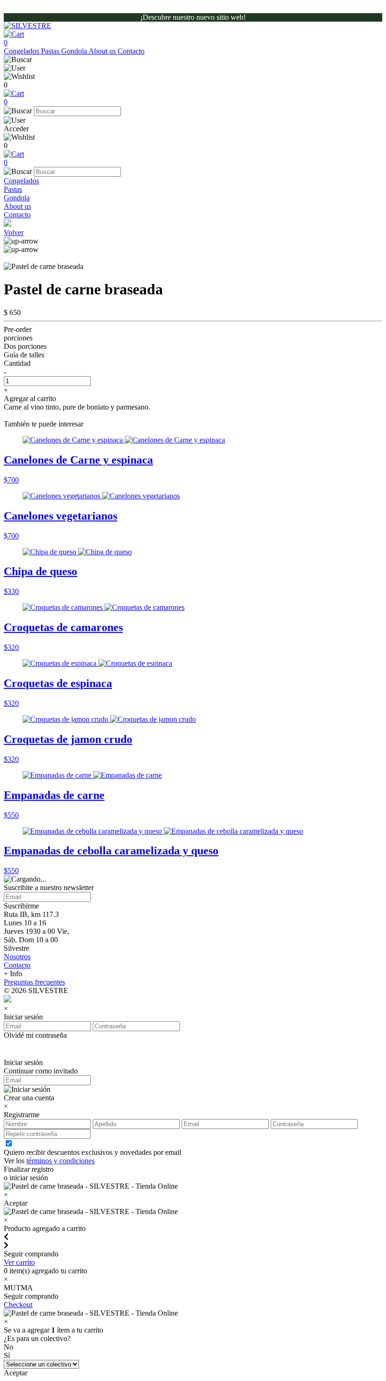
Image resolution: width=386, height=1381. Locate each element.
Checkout (18, 1305)
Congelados (22, 51)
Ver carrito (19, 1262)
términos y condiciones (60, 1161)
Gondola (74, 51)
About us (103, 51)
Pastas (51, 51)
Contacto (131, 51)
